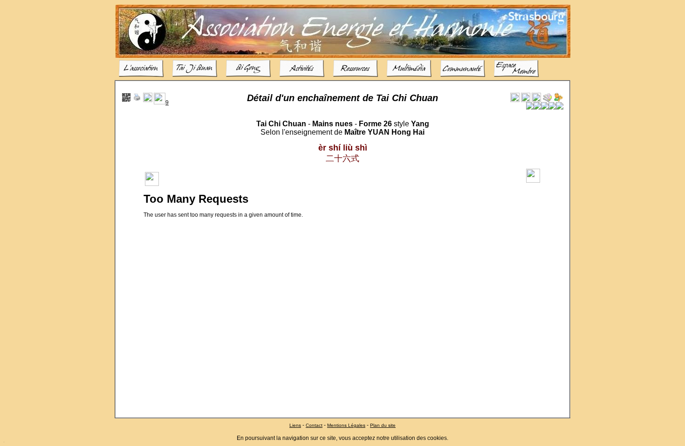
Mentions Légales (346, 425)
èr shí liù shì (342, 147)
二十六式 (342, 158)
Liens (295, 425)
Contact (314, 425)
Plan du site (383, 425)
